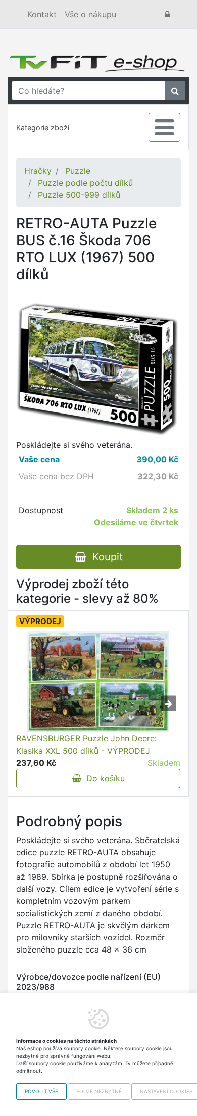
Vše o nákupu (90, 14)
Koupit (104, 557)
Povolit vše (41, 1091)
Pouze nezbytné (99, 1091)
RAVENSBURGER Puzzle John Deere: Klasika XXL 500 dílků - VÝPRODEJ (86, 744)
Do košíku (103, 778)
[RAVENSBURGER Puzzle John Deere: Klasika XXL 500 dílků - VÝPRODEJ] (98, 681)
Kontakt (42, 14)
